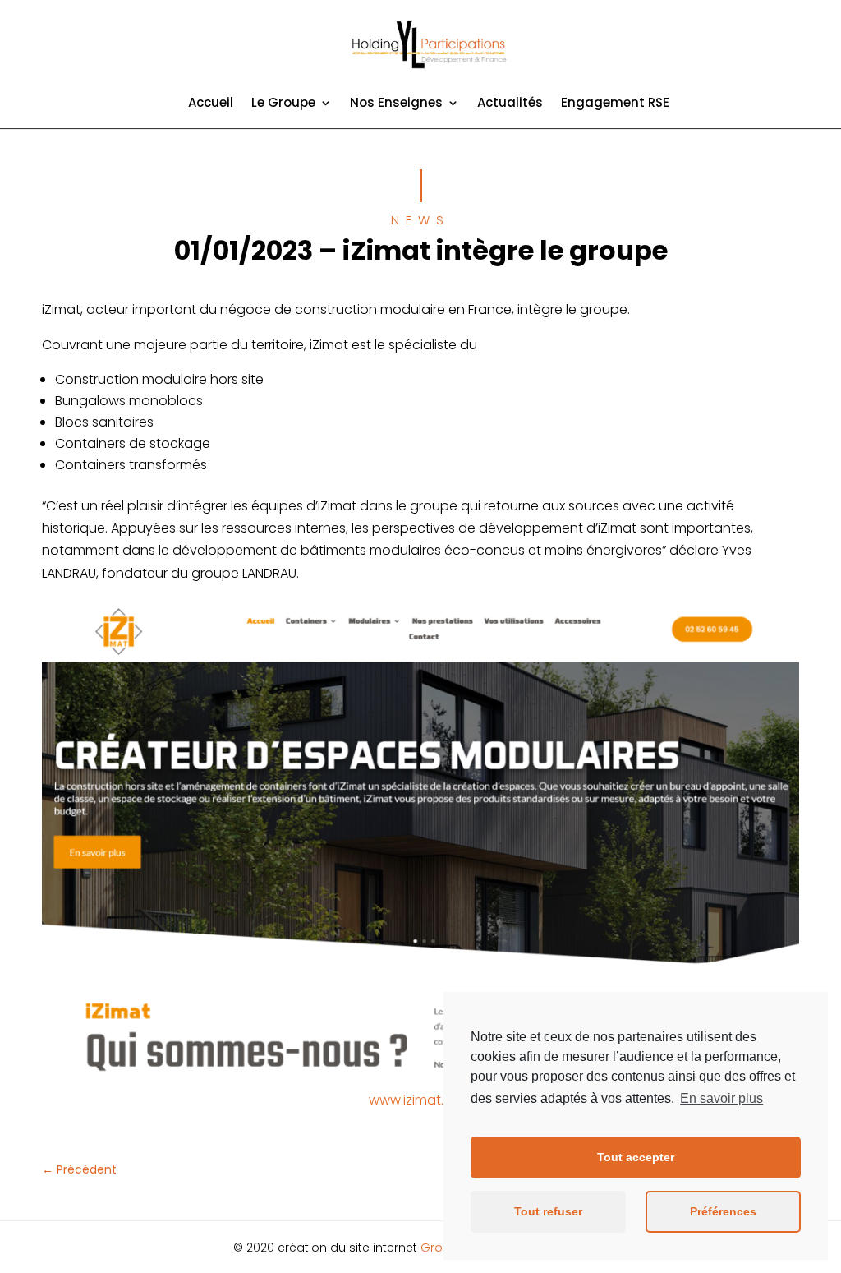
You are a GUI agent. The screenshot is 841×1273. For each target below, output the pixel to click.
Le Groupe (283, 104)
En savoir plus (721, 1098)
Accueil (210, 104)
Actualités (510, 104)
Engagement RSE (615, 104)
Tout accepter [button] (635, 1157)
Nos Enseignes (396, 104)
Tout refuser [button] (548, 1211)
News (420, 219)
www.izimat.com (421, 1100)
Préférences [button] (723, 1211)
